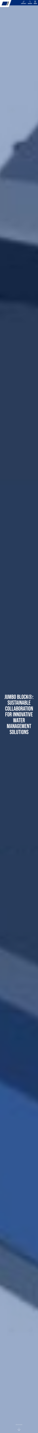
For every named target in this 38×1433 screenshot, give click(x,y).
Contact (23, 3)
